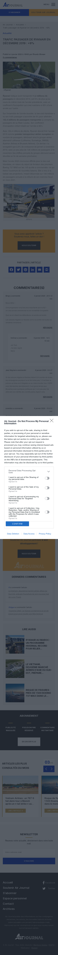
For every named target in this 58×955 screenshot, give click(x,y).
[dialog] (29, 477)
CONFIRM (17, 524)
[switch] (47, 478)
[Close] (52, 421)
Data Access (29, 534)
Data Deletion (13, 534)
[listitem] (29, 471)
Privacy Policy (45, 534)
